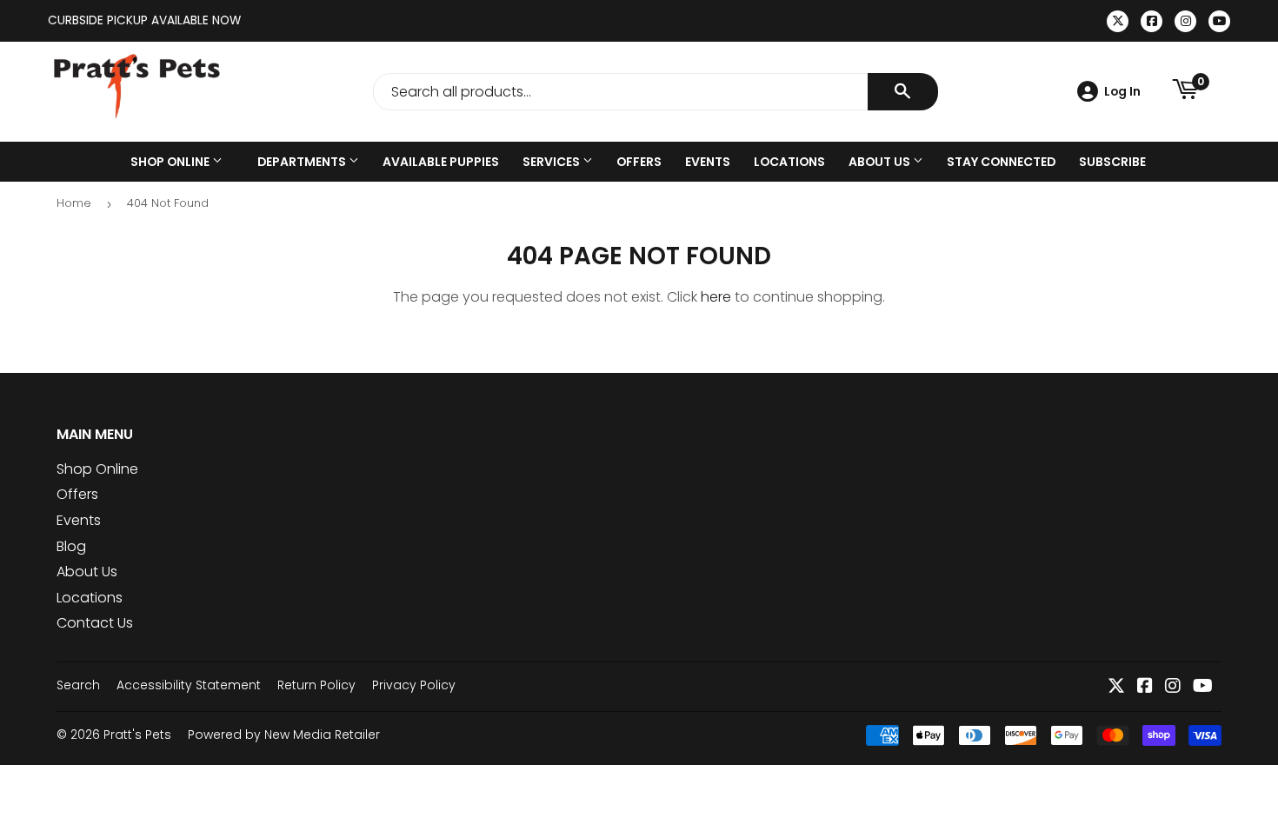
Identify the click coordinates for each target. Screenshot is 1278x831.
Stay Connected (1001, 161)
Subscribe (1112, 161)
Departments (303, 161)
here (716, 297)
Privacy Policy (414, 685)
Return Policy (316, 685)
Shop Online (171, 161)
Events (707, 161)
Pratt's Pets (137, 734)
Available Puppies (441, 161)
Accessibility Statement (188, 685)
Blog (71, 546)
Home (74, 203)
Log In (1122, 91)
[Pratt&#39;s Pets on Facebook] (1145, 687)
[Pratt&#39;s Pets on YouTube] (1203, 687)
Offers (639, 161)
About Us (881, 161)
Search (78, 685)
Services (552, 161)
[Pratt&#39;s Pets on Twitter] (1116, 687)
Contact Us (95, 623)
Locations (789, 161)
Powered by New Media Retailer (284, 734)
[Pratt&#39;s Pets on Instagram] (1173, 687)
